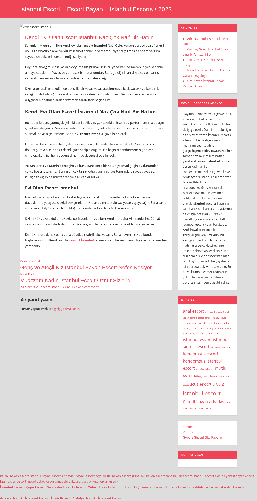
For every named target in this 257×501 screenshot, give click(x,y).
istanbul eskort (197, 339)
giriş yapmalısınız (66, 308)
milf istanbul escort (204, 369)
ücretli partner (205, 408)
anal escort (193, 311)
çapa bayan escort (179, 476)
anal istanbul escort (214, 312)
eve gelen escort (206, 323)
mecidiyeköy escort (41, 481)
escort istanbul (51, 287)
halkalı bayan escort (14, 476)
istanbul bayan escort (193, 333)
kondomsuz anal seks (220, 347)
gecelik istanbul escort (200, 328)
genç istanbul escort (221, 328)
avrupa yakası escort (103, 481)
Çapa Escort (35, 487)
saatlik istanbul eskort (214, 376)
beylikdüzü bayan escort (113, 476)
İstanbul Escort (12, 487)
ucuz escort (200, 384)
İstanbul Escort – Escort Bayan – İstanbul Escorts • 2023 (96, 9)
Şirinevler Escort (60, 487)
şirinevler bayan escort (78, 476)
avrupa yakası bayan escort (234, 476)
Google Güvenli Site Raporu (202, 437)
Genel (67, 287)
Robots (188, 432)
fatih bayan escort (13, 481)
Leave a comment (85, 287)
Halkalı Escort (177, 487)
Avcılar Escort (232, 487)
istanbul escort (212, 333)
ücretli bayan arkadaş (203, 401)
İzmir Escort (60, 498)
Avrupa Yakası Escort (92, 487)
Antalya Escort (83, 498)
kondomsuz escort (200, 353)
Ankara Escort (11, 498)
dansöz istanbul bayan (216, 317)
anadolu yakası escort (72, 481)
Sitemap (189, 427)
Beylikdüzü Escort (204, 487)
